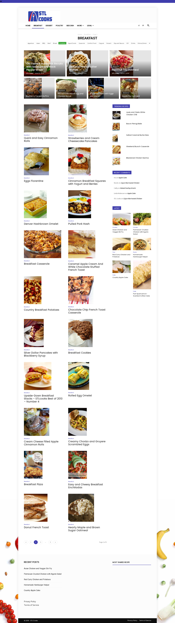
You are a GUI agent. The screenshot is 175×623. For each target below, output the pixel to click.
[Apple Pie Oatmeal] (135, 90)
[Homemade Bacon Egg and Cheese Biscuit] (71, 89)
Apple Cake (122, 178)
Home (28, 25)
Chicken (114, 227)
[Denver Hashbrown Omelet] (43, 204)
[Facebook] (139, 25)
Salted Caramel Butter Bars (137, 135)
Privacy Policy (30, 601)
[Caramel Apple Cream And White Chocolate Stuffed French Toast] (87, 244)
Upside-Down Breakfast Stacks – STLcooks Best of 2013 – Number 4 (43, 398)
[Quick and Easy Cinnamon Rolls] (43, 118)
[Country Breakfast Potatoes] (43, 290)
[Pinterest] (143, 25)
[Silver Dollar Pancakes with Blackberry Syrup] (43, 333)
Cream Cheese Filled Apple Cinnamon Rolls (41, 443)
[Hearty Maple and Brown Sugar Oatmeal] (87, 508)
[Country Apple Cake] (121, 266)
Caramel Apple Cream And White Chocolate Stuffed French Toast (85, 267)
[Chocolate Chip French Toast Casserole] (87, 290)
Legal (89, 25)
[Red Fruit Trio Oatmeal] (130, 63)
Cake (113, 275)
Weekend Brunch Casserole (137, 146)
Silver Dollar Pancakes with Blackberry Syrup (41, 354)
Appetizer (31, 43)
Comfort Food (91, 43)
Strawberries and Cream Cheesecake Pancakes (83, 139)
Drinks (133, 43)
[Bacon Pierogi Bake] (116, 126)
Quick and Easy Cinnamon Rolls (41, 139)
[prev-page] (26, 542)
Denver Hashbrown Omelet (41, 224)
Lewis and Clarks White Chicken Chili (135, 113)
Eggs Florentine (33, 181)
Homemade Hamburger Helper (140, 255)
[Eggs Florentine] (43, 161)
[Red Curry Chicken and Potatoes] (121, 244)
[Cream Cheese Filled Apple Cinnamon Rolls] (43, 422)
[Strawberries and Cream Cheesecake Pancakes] (87, 118)
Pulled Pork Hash (79, 224)
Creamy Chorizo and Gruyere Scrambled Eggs (86, 443)
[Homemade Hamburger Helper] (142, 244)
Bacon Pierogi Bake (134, 123)
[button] (148, 25)
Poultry (59, 25)
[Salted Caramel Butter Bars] (115, 138)
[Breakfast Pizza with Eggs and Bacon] (103, 89)
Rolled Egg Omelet (80, 395)
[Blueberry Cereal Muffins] (39, 90)
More (79, 25)
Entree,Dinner (142, 43)
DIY (128, 43)
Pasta (135, 252)
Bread (55, 43)
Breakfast (38, 25)
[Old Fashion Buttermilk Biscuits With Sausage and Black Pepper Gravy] (44, 63)
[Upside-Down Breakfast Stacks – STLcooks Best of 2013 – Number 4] (43, 376)
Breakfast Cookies (79, 352)
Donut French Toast (36, 527)
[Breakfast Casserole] (43, 244)
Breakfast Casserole (37, 263)
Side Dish (70, 25)
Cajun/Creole (72, 43)
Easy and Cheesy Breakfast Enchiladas (85, 486)
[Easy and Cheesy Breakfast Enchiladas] (87, 465)
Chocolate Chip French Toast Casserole (86, 311)
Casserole (82, 43)
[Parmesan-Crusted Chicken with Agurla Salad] (142, 219)
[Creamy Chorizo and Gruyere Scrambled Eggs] (87, 422)
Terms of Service (31, 605)
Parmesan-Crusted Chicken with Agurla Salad (140, 232)
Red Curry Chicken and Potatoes (121, 255)
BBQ (43, 43)
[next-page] (55, 542)
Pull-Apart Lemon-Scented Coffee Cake (141, 295)
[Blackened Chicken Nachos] (116, 161)
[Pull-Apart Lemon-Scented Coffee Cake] (142, 274)
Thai (113, 252)
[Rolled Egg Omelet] (87, 376)
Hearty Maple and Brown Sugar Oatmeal (84, 529)
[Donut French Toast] (43, 508)
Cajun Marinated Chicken (130, 183)
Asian (38, 43)
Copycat (101, 43)
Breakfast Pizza (33, 484)
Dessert (49, 25)
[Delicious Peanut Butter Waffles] (87, 63)
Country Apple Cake (120, 277)
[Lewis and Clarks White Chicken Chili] (116, 115)
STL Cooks (29, 73)
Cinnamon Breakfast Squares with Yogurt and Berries (87, 182)
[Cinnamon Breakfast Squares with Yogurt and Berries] (87, 161)
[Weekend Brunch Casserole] (116, 149)
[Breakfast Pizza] (43, 465)
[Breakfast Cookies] (87, 333)
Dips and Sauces (119, 43)
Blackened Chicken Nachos (137, 158)
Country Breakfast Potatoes (41, 310)
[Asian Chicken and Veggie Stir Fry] (121, 219)
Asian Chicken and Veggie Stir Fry (119, 231)
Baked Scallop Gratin (128, 188)
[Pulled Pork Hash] (87, 204)
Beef (49, 43)
